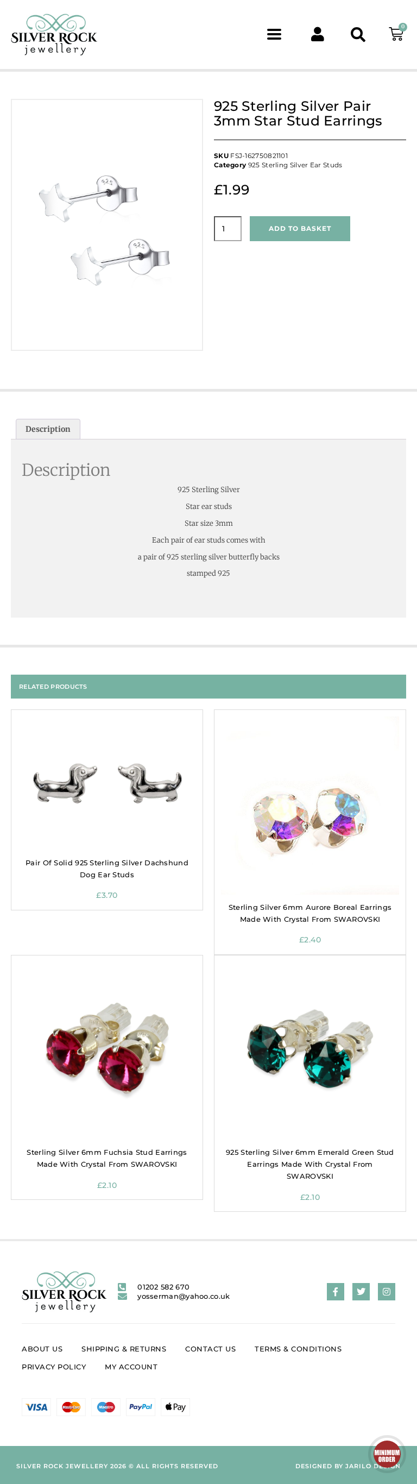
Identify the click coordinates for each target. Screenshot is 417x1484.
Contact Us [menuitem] (210, 1348)
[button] (274, 34)
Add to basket (300, 228)
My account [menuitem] (131, 1366)
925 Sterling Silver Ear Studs (295, 165)
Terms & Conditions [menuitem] (298, 1348)
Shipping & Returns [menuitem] (123, 1348)
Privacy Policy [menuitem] (54, 1366)
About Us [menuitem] (42, 1348)
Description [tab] (48, 429)
